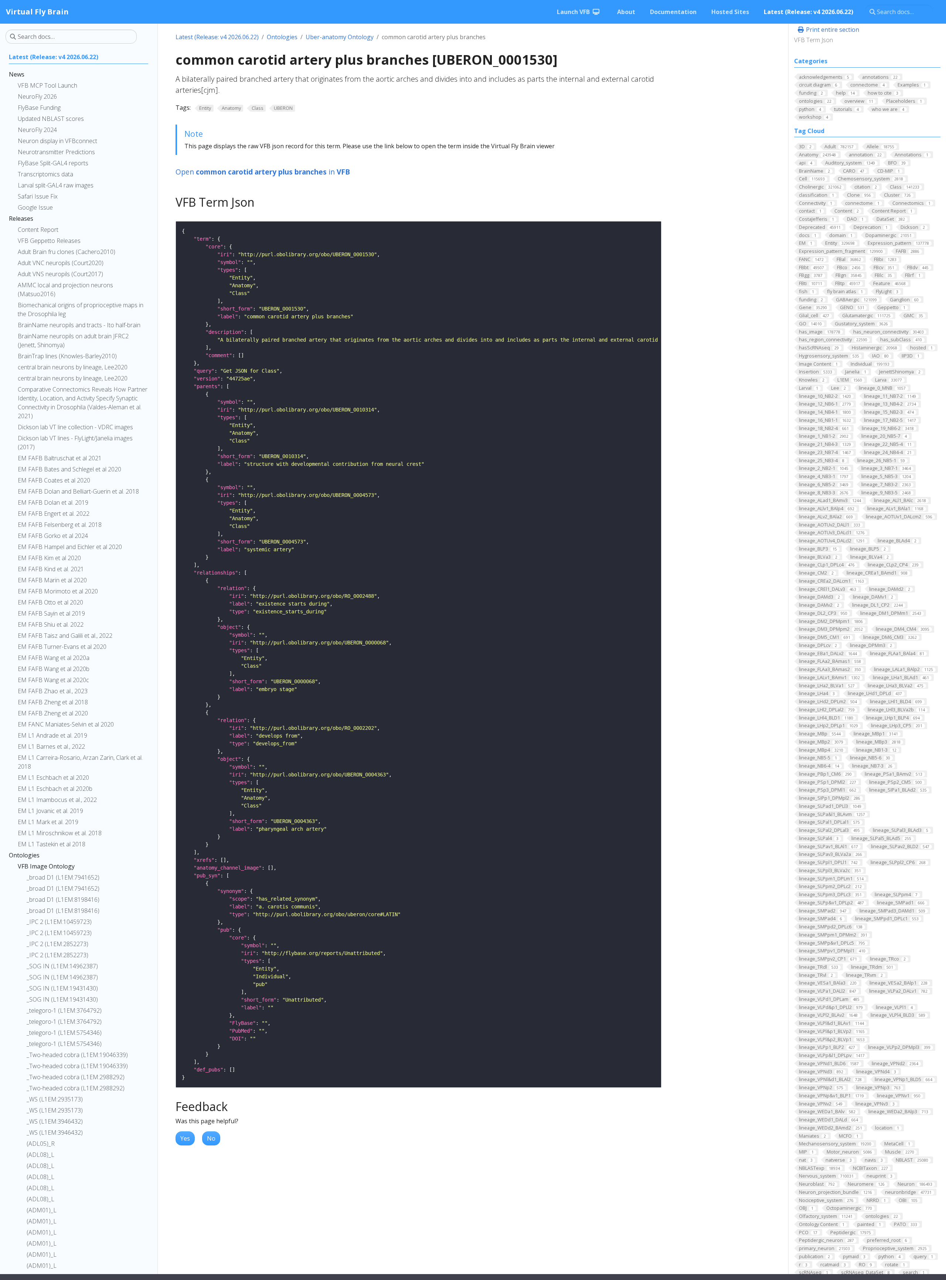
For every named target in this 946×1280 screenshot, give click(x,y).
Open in (263, 172)
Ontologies (282, 37)
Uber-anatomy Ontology (340, 37)
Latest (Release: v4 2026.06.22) (217, 37)
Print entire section (831, 30)
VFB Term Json (813, 40)
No (211, 1138)
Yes (185, 1138)
